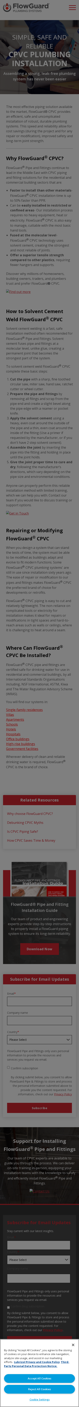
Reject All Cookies (39, 1389)
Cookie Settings (40, 1399)
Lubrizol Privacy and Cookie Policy (37, 1362)
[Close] (73, 1344)
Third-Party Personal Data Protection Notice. (36, 1364)
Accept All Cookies (39, 1378)
